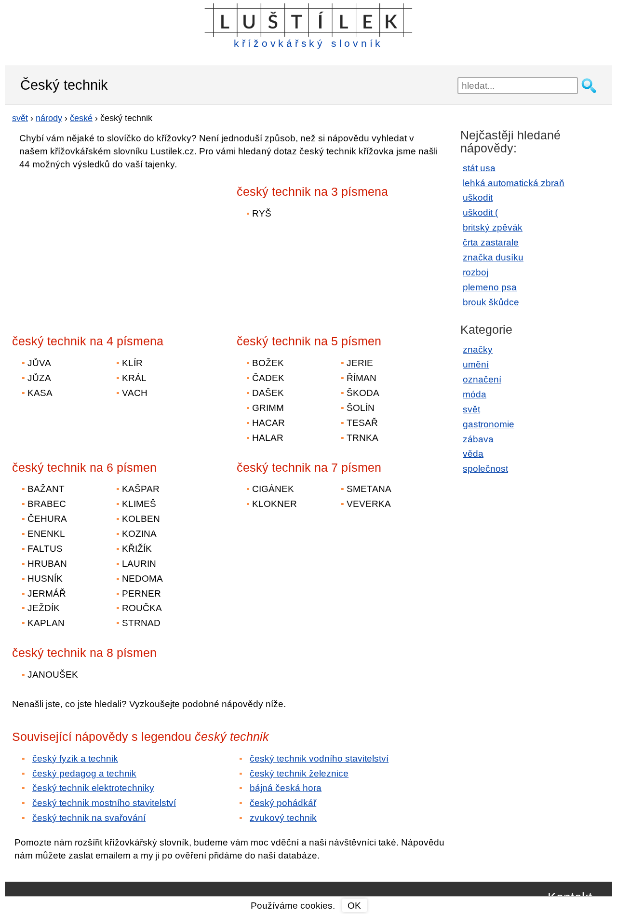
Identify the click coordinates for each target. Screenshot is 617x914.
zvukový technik (283, 818)
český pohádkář (283, 803)
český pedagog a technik (84, 773)
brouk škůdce (491, 302)
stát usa (479, 168)
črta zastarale (491, 242)
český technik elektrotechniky (93, 788)
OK (354, 905)
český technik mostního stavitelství (104, 803)
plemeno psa (490, 287)
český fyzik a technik (75, 758)
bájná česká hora (286, 788)
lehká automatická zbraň (513, 183)
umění (476, 364)
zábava (478, 439)
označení (482, 379)
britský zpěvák (493, 227)
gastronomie (488, 424)
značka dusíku (493, 257)
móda (474, 394)
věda (473, 454)
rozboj (475, 272)
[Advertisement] (96, 245)
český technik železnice (299, 773)
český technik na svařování (89, 818)
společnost (485, 469)
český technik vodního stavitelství (319, 758)
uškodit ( (480, 212)
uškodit (478, 197)
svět (471, 409)
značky (478, 349)
